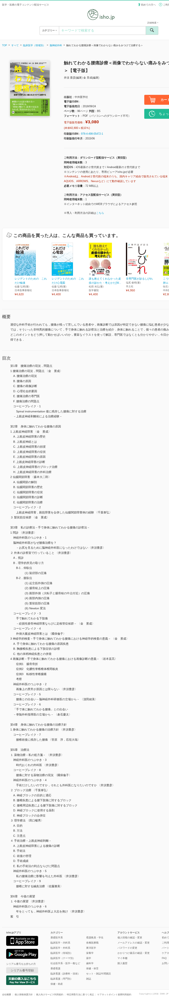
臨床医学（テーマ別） (62, 958)
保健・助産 (56, 984)
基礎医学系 (56, 937)
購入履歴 (122, 963)
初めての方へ (148, 4)
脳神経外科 (56, 45)
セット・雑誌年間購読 (98, 973)
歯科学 (90, 963)
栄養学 (90, 953)
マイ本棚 (122, 958)
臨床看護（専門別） (61, 978)
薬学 (88, 958)
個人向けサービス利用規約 (49, 994)
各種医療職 (92, 942)
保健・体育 (92, 968)
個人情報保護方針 (24, 994)
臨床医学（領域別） (34, 45)
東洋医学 (91, 947)
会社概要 (6, 994)
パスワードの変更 (127, 947)
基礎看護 (55, 968)
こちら (100, 212)
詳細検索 (152, 22)
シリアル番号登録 (22, 970)
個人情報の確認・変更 (129, 937)
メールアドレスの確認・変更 (133, 942)
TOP (4, 45)
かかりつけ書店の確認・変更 (133, 953)
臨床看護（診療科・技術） (65, 973)
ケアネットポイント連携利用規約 (114, 994)
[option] (33, 270)
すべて (15, 45)
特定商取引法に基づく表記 (80, 994)
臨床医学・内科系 (60, 942)
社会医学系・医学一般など (65, 963)
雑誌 (88, 978)
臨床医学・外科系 (60, 947)
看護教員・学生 (94, 937)
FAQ (164, 958)
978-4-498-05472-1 (92, 133)
